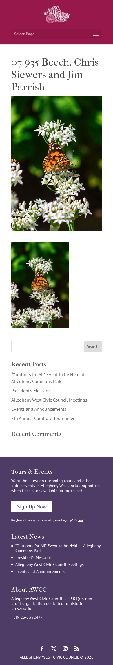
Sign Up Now (32, 506)
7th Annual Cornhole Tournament (44, 418)
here (80, 520)
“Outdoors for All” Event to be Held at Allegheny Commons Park (58, 548)
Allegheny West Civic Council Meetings (49, 400)
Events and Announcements (38, 409)
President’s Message (31, 390)
